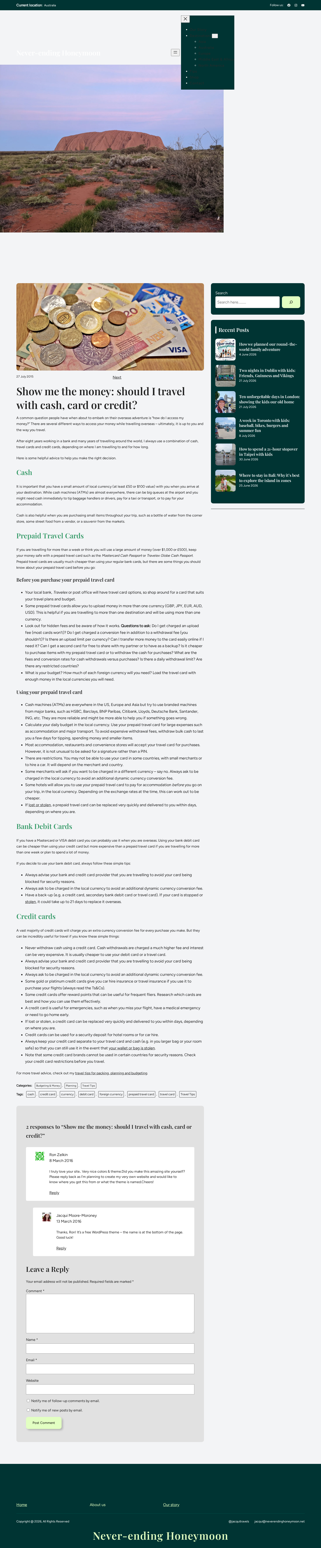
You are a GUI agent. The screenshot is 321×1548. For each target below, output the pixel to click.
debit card (86, 1094)
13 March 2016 (68, 1221)
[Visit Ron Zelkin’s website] (39, 1159)
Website (32, 1380)
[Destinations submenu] (215, 36)
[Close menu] (185, 19)
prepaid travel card (141, 1094)
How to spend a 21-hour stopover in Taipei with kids (268, 452)
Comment (35, 1291)
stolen (30, 901)
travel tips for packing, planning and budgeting (111, 1073)
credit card (47, 1094)
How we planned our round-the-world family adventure (268, 347)
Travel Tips (88, 1085)
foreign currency (111, 1094)
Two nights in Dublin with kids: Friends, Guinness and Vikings (267, 373)
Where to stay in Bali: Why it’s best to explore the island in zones (269, 478)
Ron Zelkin (58, 1154)
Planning (71, 1085)
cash (31, 1094)
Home (21, 1504)
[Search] (291, 302)
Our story (171, 1504)
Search (221, 293)
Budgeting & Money (48, 1085)
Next (117, 377)
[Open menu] (175, 52)
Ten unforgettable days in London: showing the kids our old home (269, 399)
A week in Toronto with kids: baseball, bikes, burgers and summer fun (264, 425)
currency (67, 1094)
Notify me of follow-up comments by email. (65, 1401)
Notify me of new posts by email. (57, 1410)
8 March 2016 (61, 1160)
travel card (167, 1094)
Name (32, 1340)
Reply (54, 1192)
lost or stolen (40, 805)
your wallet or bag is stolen (132, 1048)
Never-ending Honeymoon (58, 52)
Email (31, 1360)
